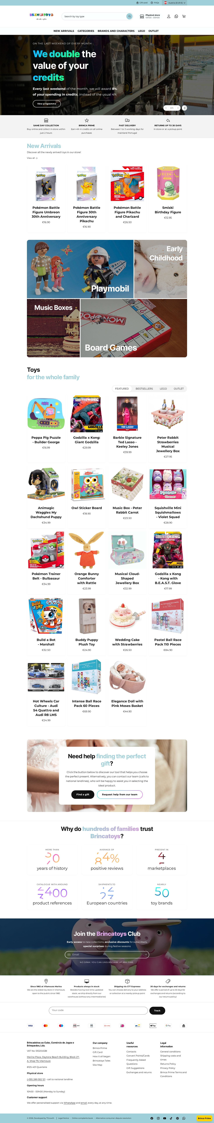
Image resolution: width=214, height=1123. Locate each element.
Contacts (131, 1051)
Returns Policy (168, 1063)
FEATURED (122, 388)
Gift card (143, 2)
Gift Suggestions (135, 1068)
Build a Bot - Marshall (46, 642)
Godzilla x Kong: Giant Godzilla (86, 440)
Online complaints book (82, 1118)
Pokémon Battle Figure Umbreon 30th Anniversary (46, 212)
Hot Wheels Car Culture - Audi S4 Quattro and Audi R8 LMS (46, 708)
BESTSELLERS (144, 388)
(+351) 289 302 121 (36, 1079)
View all (31, 158)
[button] (184, 16)
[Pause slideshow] (184, 108)
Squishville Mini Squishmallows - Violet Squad (168, 512)
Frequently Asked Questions (136, 1062)
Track (157, 1010)
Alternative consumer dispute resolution (113, 1118)
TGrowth (50, 1118)
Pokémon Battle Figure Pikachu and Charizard (127, 212)
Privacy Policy (167, 1068)
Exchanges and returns (139, 1072)
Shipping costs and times (170, 1057)
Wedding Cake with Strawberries (127, 642)
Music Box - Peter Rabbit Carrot (127, 510)
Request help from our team (119, 794)
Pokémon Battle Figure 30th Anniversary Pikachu (86, 214)
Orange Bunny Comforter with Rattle (87, 578)
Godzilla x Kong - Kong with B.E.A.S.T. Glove (168, 578)
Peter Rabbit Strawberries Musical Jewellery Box (168, 444)
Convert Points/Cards (138, 1055)
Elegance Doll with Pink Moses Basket (127, 703)
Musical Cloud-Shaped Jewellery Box (127, 578)
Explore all (37, 91)
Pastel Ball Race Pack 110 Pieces (168, 642)
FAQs (156, 2)
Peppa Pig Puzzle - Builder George (46, 440)
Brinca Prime (100, 1048)
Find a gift (82, 794)
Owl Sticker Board (86, 508)
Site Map (97, 1064)
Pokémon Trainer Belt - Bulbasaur (46, 576)
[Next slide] (177, 108)
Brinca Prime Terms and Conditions (173, 1074)
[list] (107, 126)
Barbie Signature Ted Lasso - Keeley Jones (127, 442)
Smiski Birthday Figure (168, 210)
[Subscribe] (146, 954)
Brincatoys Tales (101, 1060)
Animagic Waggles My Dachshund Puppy (46, 512)
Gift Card (97, 1052)
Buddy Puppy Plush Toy (86, 642)
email (84, 1102)
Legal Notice (63, 1118)
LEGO (163, 388)
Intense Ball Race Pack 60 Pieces (86, 703)
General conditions (170, 1051)
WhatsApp (69, 1102)
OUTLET (179, 388)
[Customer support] (176, 16)
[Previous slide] (166, 108)
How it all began (101, 1056)
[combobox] (97, 16)
